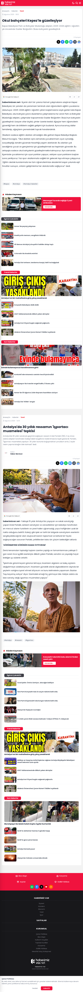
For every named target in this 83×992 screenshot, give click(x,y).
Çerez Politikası (41, 934)
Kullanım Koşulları (41, 940)
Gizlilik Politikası (63, 882)
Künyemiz (63, 876)
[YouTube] (46, 887)
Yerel (41, 912)
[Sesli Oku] (70, 97)
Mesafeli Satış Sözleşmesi (41, 951)
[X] (41, 887)
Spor (41, 915)
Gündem (41, 906)
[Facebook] (37, 887)
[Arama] (76, 3)
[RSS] (51, 887)
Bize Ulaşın (23, 876)
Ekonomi (41, 909)
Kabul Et (46, 988)
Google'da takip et (12, 97)
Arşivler (23, 882)
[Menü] (80, 3)
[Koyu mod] (73, 3)
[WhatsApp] (32, 887)
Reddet (35, 988)
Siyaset (41, 903)
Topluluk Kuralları (41, 943)
